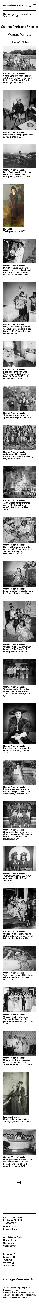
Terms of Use (8, 1287)
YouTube (7, 1265)
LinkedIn (7, 1262)
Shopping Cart (9, 1245)
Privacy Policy (19, 1287)
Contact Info (8, 1242)
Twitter (6, 1259)
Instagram (7, 1254)
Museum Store (10, 1228)
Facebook (7, 1256)
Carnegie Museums (22, 1297)
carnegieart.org (10, 1226)
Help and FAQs (9, 1240)
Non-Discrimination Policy (16, 1288)
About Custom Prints (12, 1237)
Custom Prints (9, 14)
